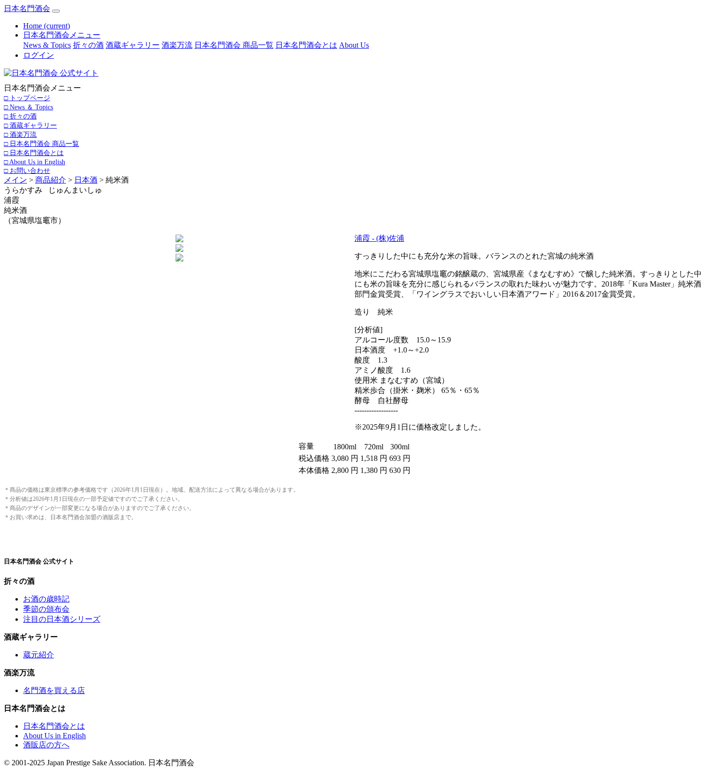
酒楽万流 (177, 45)
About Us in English (54, 736)
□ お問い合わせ (27, 170)
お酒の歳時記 (46, 599)
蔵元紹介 (38, 655)
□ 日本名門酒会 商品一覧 (41, 143)
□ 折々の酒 (20, 116)
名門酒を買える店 (54, 690)
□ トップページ (27, 98)
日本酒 (85, 180)
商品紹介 (50, 180)
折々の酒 (88, 45)
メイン (15, 180)
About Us (354, 45)
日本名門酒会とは (306, 45)
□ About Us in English (34, 162)
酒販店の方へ (46, 745)
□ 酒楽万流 (20, 134)
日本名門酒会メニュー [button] (61, 35)
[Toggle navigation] (56, 11)
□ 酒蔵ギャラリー (30, 125)
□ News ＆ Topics (28, 107)
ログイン (38, 55)
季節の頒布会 (46, 609)
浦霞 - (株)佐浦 (379, 238)
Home (46, 26)
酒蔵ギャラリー (133, 45)
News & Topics (47, 45)
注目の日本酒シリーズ (61, 619)
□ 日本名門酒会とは (34, 153)
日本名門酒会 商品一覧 (233, 45)
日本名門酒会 (27, 8)
